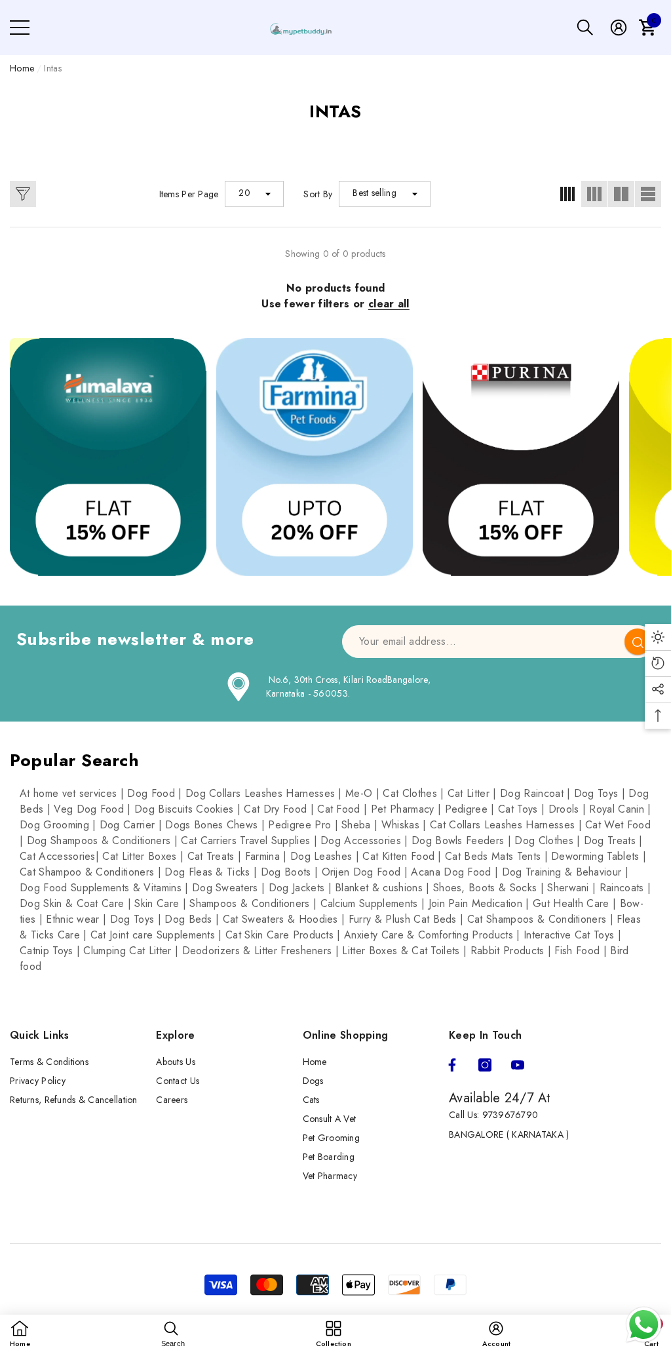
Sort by (317, 194)
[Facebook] (452, 1065)
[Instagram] (484, 1065)
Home (22, 68)
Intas (52, 68)
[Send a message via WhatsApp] (643, 1324)
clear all (389, 303)
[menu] (19, 27)
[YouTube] (517, 1065)
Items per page (189, 194)
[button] (585, 27)
